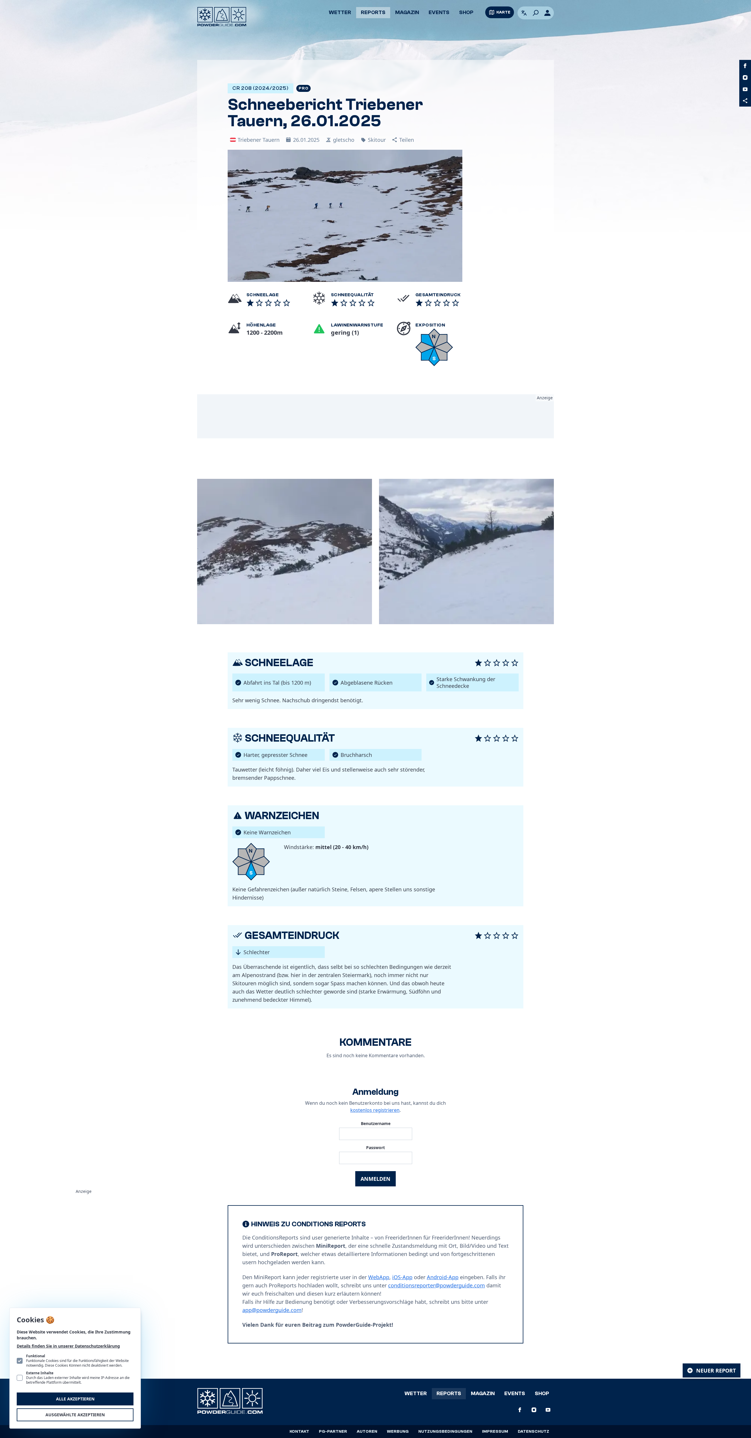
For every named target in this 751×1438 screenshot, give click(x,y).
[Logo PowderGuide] (221, 16)
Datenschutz (533, 1431)
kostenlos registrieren (375, 1110)
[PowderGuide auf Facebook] (745, 66)
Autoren (367, 1431)
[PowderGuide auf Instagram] (745, 77)
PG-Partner (333, 1431)
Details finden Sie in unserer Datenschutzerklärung (68, 1346)
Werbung (398, 1431)
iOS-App (402, 1277)
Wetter (340, 12)
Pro (303, 88)
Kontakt (299, 1431)
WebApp (378, 1277)
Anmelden (375, 1178)
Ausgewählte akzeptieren (75, 1414)
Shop (466, 12)
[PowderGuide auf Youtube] (745, 89)
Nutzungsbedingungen (445, 1431)
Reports (373, 12)
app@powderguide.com (272, 1310)
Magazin (407, 12)
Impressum (495, 1431)
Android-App (443, 1277)
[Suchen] (535, 13)
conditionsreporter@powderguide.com (436, 1285)
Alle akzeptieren (75, 1399)
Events (439, 12)
